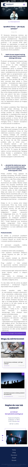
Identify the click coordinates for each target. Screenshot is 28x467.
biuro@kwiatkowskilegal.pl (14, 414)
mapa (18, 421)
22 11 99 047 (14, 412)
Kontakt (14, 460)
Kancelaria (14, 455)
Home (14, 450)
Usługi (14, 452)
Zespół (14, 458)
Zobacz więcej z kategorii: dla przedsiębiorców (13, 333)
